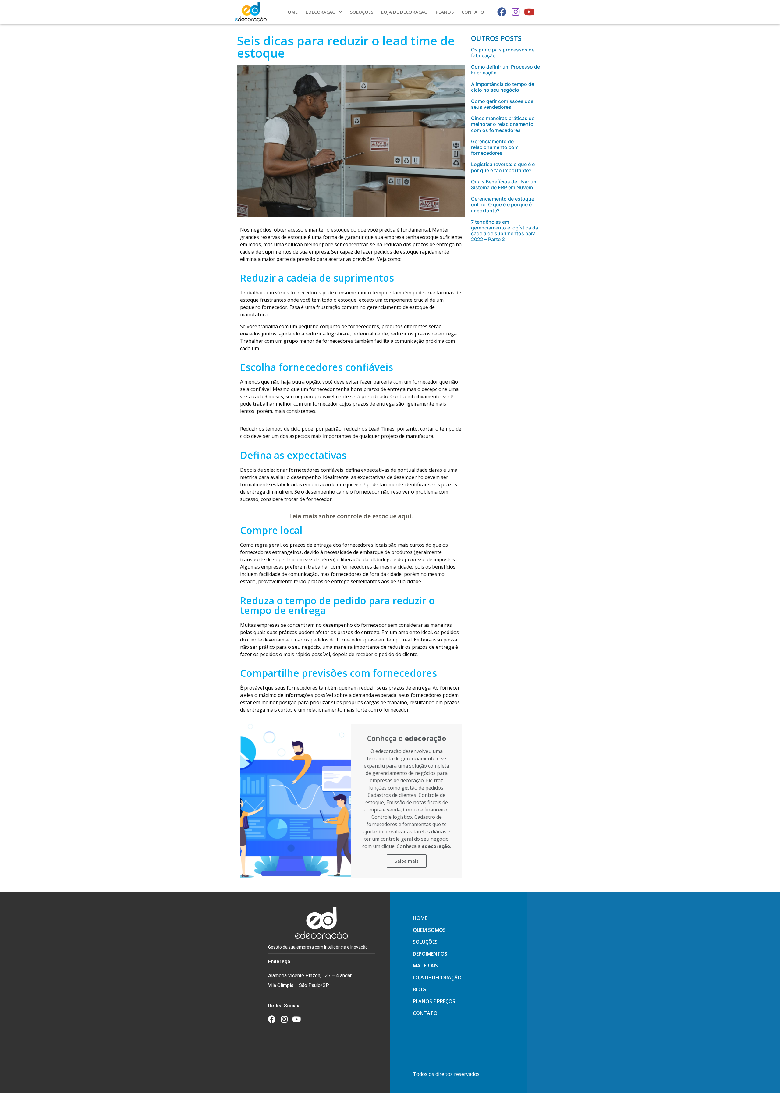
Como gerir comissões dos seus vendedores (502, 104)
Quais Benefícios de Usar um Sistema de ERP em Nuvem (504, 184)
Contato (473, 12)
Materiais (425, 965)
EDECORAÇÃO (321, 12)
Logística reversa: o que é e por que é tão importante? (503, 167)
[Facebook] (501, 11)
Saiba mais (407, 861)
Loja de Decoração (404, 12)
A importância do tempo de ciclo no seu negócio (502, 87)
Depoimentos (430, 953)
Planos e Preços (434, 1001)
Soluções (362, 12)
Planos (445, 12)
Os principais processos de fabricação (502, 53)
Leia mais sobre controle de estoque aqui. (351, 516)
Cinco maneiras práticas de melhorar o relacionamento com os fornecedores (502, 124)
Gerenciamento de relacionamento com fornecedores (495, 147)
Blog (419, 989)
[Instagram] (515, 11)
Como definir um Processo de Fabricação (505, 70)
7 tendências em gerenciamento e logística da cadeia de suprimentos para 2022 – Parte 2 (504, 231)
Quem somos (429, 930)
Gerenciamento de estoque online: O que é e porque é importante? (502, 204)
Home (291, 12)
